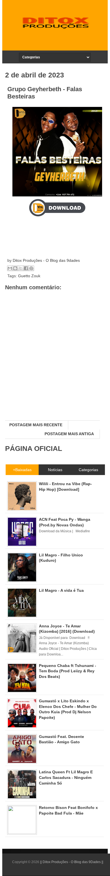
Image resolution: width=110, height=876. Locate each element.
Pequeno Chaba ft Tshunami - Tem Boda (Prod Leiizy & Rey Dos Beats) (67, 671)
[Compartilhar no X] (20, 268)
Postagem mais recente (35, 425)
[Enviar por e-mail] (10, 268)
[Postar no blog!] (15, 268)
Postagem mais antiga (69, 434)
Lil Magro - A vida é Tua (61, 590)
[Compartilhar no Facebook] (26, 268)
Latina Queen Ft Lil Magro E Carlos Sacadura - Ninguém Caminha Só (66, 777)
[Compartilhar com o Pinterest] (31, 268)
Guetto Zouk (29, 276)
